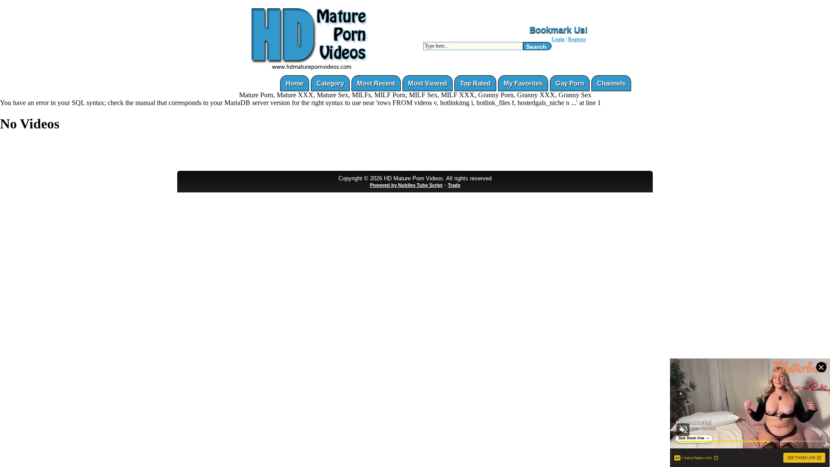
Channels (611, 83)
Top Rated (475, 83)
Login (558, 39)
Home (294, 83)
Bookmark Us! (559, 30)
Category (330, 83)
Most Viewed (427, 83)
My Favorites (523, 83)
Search (536, 46)
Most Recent (376, 83)
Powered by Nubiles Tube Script (406, 185)
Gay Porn (569, 83)
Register (577, 39)
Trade (454, 185)
